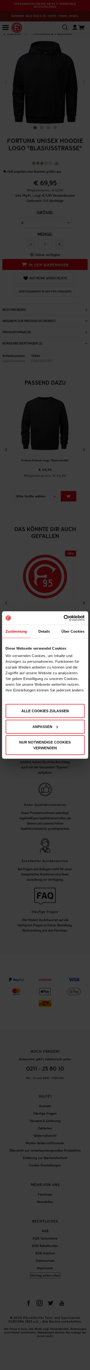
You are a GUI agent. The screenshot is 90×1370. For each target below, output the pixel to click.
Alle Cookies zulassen (45, 711)
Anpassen (42, 726)
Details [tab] (44, 631)
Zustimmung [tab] (16, 631)
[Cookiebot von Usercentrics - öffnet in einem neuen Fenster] (64, 618)
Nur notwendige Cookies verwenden (45, 745)
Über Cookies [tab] (72, 631)
